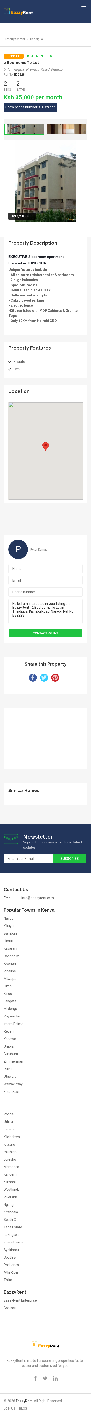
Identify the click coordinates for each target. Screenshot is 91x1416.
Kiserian (10, 963)
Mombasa (11, 1167)
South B (10, 1257)
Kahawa (10, 1039)
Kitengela (11, 1212)
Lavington (11, 1235)
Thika (8, 1280)
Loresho (10, 1159)
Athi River (11, 1272)
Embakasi (11, 1092)
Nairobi (9, 918)
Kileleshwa (12, 1137)
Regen (9, 1031)
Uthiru (8, 1122)
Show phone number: (30, 107)
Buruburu (11, 1054)
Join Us (9, 1408)
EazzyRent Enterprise (20, 1300)
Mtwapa (10, 979)
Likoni (8, 986)
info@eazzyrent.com (37, 898)
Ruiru (8, 1069)
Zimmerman (13, 1061)
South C (10, 1220)
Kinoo (8, 994)
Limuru (9, 941)
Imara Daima (13, 1024)
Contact (10, 1308)
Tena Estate (13, 1227)
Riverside (11, 1197)
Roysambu (12, 1016)
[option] (24, 129)
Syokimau (11, 1250)
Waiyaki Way (13, 1084)
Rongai (9, 1114)
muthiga (10, 1152)
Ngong (9, 1205)
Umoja (9, 1046)
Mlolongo (11, 1009)
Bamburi (10, 933)
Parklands (11, 1265)
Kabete (9, 1129)
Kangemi (10, 1174)
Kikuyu (9, 926)
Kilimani (10, 1182)
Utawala (10, 1076)
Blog (23, 1408)
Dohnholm (11, 956)
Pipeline (10, 971)
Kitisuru (9, 1144)
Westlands (12, 1189)
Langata (10, 1001)
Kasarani (10, 948)
